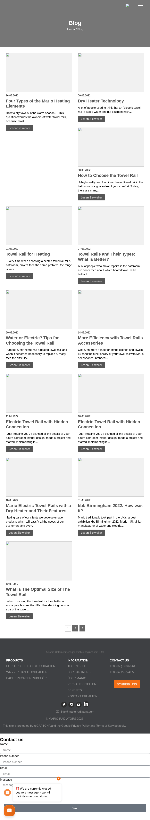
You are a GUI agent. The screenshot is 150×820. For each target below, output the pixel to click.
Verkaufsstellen (82, 684)
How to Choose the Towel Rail (108, 175)
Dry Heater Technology (101, 101)
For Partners (79, 672)
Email (3, 767)
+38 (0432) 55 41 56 (122, 672)
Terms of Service (107, 725)
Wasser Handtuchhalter (26, 672)
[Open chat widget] (9, 810)
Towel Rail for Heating (28, 254)
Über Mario (77, 678)
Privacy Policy (80, 725)
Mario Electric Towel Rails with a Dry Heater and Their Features (38, 508)
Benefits (75, 690)
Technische (77, 666)
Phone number (9, 755)
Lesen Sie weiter (19, 128)
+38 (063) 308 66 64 (122, 666)
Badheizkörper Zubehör (26, 678)
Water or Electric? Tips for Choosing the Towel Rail (32, 340)
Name (4, 744)
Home (71, 29)
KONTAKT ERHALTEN (82, 696)
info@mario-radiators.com (77, 711)
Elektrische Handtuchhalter (30, 666)
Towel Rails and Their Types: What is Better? (106, 257)
